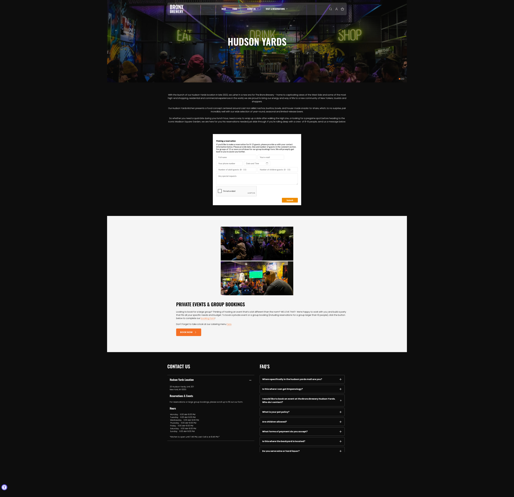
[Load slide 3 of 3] (403, 78)
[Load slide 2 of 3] (401, 78)
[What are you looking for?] (330, 9)
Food (235, 8)
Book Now (186, 332)
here (229, 324)
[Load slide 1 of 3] (399, 78)
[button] (236, 9)
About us (251, 8)
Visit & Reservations (275, 8)
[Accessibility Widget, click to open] (4, 487)
